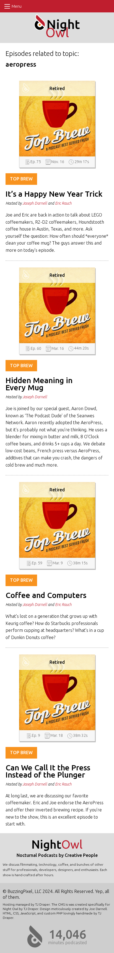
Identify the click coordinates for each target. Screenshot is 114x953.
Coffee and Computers (46, 595)
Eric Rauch (63, 203)
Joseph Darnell (34, 203)
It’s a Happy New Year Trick (54, 193)
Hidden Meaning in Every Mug (39, 384)
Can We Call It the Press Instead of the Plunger (48, 771)
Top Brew (21, 178)
